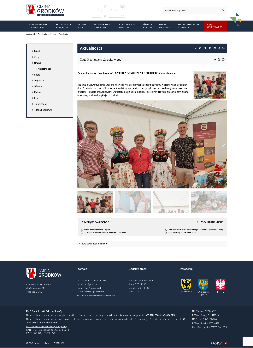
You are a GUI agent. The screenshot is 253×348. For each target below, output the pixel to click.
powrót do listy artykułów (94, 243)
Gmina (53, 34)
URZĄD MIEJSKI (126, 25)
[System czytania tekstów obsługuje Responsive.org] (224, 343)
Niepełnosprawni (43, 110)
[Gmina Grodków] (47, 10)
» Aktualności (43, 68)
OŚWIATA (147, 25)
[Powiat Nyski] (186, 284)
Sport (37, 74)
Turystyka (39, 80)
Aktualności (63, 25)
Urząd (37, 57)
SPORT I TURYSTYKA (189, 25)
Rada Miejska (102, 25)
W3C (63, 343)
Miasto (37, 51)
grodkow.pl (30, 34)
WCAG (57, 343)
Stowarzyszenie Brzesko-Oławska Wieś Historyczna (115, 84)
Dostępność (41, 104)
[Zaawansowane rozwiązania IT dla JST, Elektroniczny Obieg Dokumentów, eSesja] (216, 343)
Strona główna (38, 25)
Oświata (38, 86)
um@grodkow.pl (91, 284)
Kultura (37, 92)
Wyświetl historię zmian (212, 222)
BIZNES (82, 25)
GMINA (164, 25)
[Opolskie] (203, 284)
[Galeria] (152, 144)
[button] (223, 144)
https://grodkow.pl (92, 288)
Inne (36, 98)
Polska (220, 292)
